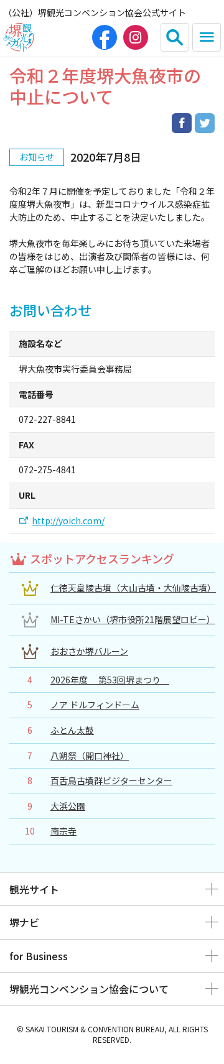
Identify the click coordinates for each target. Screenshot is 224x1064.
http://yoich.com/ (68, 521)
